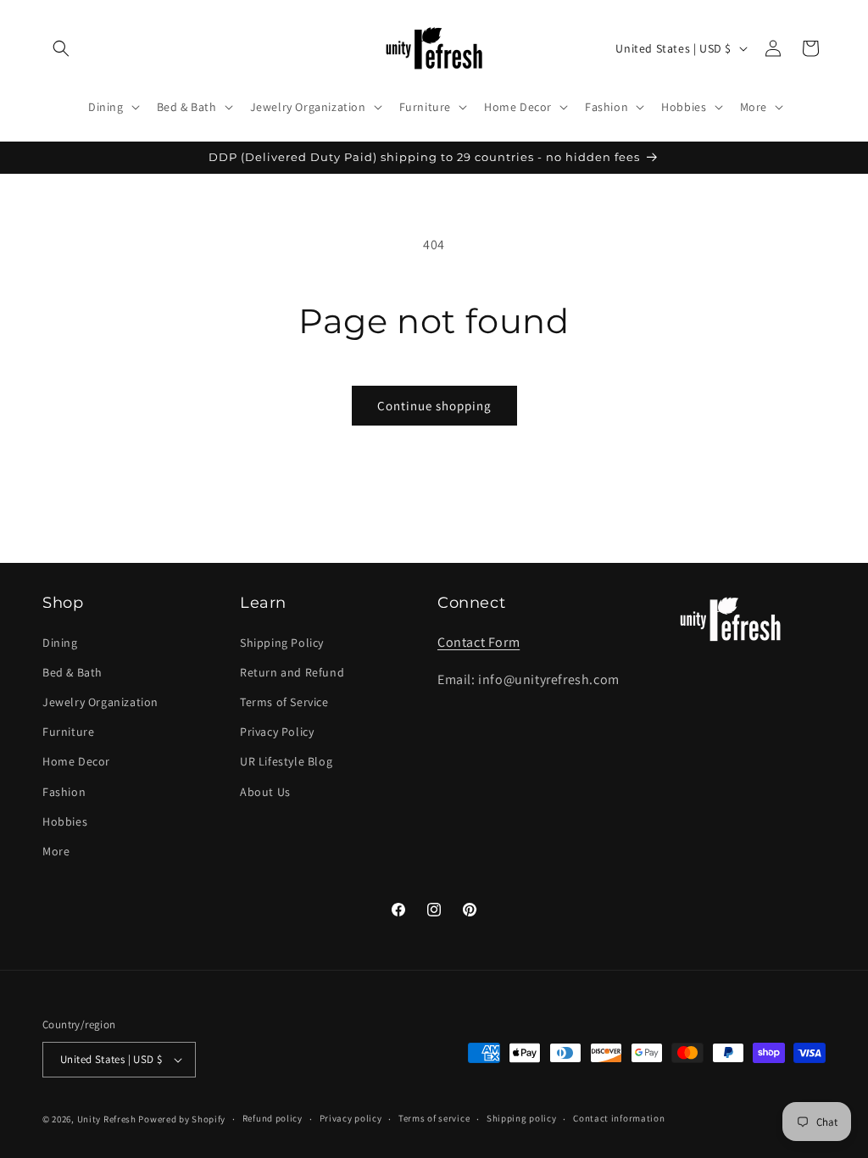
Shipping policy (522, 1118)
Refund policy (272, 1118)
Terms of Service (284, 702)
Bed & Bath (72, 672)
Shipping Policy (282, 642)
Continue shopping (434, 406)
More (56, 851)
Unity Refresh (106, 1119)
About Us (265, 791)
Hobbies (64, 821)
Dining (60, 642)
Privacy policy (351, 1118)
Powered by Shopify (181, 1119)
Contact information (619, 1118)
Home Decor (76, 761)
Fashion (64, 791)
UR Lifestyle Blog (286, 761)
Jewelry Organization (100, 702)
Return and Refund (292, 672)
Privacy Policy (277, 731)
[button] (61, 48)
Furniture (68, 731)
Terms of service (434, 1118)
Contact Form (478, 642)
